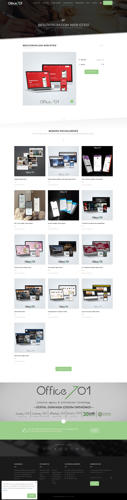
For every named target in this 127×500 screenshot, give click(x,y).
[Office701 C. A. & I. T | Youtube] (66, 449)
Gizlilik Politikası (44, 470)
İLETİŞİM (94, 3)
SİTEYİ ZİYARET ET (91, 71)
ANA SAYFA (37, 3)
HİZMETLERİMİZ (56, 3)
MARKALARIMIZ (79, 3)
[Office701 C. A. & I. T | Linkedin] (61, 449)
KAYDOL (94, 483)
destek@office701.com (72, 478)
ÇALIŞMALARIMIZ (68, 3)
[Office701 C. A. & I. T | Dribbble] (83, 449)
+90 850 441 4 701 (71, 474)
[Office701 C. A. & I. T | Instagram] (50, 449)
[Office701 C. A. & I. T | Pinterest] (72, 449)
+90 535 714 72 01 (71, 476)
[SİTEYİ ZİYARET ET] (25, 161)
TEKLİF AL (107, 2)
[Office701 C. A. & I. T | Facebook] (44, 449)
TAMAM (31, 495)
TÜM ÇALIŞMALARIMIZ (63, 369)
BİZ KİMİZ (54, 470)
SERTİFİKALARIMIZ (56, 472)
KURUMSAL (46, 3)
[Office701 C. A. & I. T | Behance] (77, 449)
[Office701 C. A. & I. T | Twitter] (55, 449)
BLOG (88, 3)
